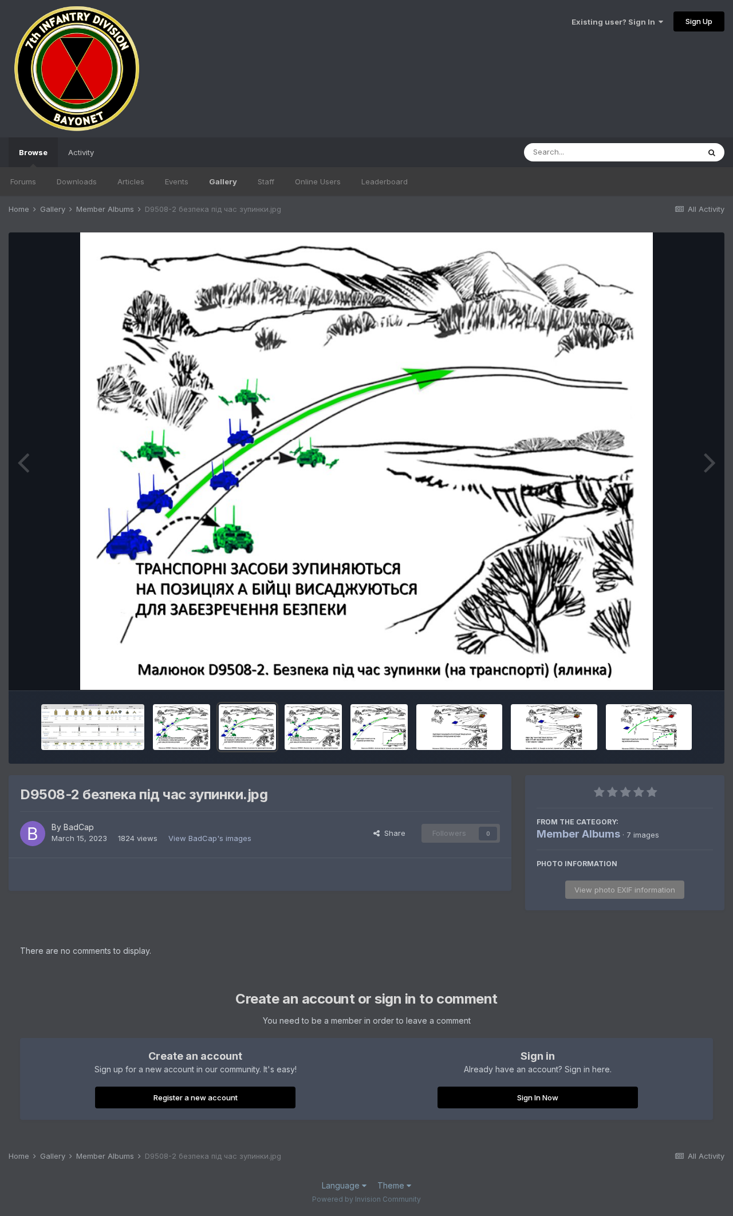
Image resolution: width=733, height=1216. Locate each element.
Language (342, 1185)
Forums (23, 181)
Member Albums (578, 834)
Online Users (318, 181)
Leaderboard (384, 181)
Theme (392, 1185)
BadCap (79, 827)
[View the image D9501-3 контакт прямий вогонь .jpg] (459, 727)
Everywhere (664, 152)
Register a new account (195, 1097)
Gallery (223, 181)
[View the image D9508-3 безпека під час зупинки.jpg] (181, 727)
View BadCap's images (209, 838)
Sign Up (698, 21)
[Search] (711, 152)
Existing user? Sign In (615, 21)
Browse (33, 152)
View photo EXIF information (624, 889)
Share (392, 833)
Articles (130, 181)
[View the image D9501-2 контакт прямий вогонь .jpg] (554, 727)
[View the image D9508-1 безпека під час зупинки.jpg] (379, 727)
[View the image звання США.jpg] (92, 727)
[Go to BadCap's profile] (32, 833)
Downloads (77, 181)
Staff (266, 181)
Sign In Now (537, 1097)
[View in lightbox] (366, 461)
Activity (81, 152)
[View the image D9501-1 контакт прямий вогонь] (649, 727)
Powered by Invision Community (366, 1199)
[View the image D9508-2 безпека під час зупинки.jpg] (247, 727)
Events (176, 181)
